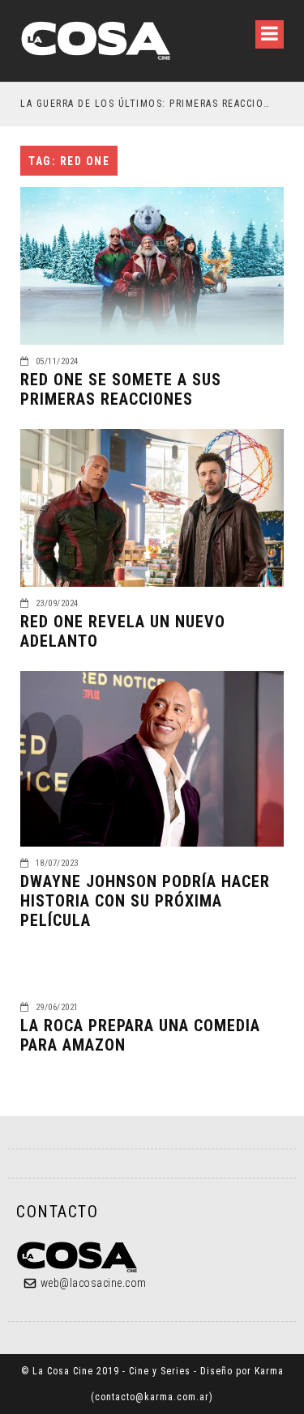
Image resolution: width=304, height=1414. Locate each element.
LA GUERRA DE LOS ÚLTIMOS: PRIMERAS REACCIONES (145, 103)
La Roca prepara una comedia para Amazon (140, 1035)
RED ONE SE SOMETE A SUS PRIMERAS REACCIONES (120, 389)
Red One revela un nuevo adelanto (122, 631)
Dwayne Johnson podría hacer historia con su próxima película (145, 901)
